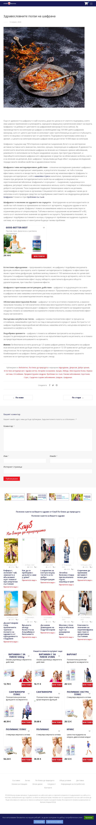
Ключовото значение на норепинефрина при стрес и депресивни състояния (85, 631)
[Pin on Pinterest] (57, 385)
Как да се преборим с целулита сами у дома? (29, 574)
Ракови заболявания (71, 374)
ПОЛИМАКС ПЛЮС (16, 729)
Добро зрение (83, 367)
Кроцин (59, 371)
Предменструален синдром (35, 374)
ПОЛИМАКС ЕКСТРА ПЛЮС (78, 693)
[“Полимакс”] (59, 499)
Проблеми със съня (54, 374)
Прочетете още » (11, 587)
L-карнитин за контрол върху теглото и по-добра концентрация (48, 575)
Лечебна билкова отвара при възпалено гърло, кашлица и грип (66, 577)
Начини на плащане (19, 784)
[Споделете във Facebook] (49, 385)
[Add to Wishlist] (44, 228)
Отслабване (18, 374)
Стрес (26, 377)
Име (6, 456)
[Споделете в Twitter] (53, 385)
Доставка (80, 780)
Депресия (73, 367)
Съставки (16, 780)
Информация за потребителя (73, 784)
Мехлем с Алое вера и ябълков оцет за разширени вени (66, 629)
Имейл (53, 456)
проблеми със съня (35, 197)
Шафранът (9, 197)
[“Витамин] (15, 499)
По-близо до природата (38, 367)
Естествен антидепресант (14, 371)
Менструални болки (77, 371)
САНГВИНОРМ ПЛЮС (17, 693)
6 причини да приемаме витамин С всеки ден (84, 574)
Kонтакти (48, 788)
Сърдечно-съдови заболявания (42, 377)
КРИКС (70, 729)
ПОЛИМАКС (42, 729)
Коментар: (9, 426)
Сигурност (52, 784)
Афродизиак (63, 367)
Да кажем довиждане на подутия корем (48, 627)
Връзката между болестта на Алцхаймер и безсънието (28, 629)
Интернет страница (13, 467)
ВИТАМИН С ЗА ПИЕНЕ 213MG (47, 655)
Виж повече (39, 256)
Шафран (59, 377)
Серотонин (85, 374)
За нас (27, 780)
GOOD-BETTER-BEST (17, 227)
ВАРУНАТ (72, 654)
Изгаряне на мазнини (46, 371)
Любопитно (23, 367)
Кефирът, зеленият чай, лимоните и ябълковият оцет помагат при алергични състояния (11, 577)
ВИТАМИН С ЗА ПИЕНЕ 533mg (16, 655)
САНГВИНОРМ (44, 691)
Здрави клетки (31, 371)
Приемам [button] (88, 817)
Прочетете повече (54, 822)
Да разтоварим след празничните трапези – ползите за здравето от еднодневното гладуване (11, 631)
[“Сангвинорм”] (37, 499)
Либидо (66, 371)
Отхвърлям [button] (39, 822)
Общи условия (65, 780)
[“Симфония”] (81, 499)
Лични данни (37, 784)
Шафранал (67, 377)
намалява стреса (42, 176)
